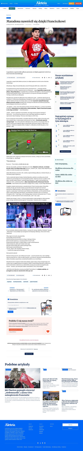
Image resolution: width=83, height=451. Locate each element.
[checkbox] (55, 200)
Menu (5, 8)
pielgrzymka (8, 369)
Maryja (64, 391)
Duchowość (28, 8)
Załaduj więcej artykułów (65, 108)
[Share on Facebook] (42, 77)
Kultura (45, 8)
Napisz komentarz (29, 353)
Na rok (51, 426)
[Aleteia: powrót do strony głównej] (41, 3)
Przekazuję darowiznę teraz (15, 329)
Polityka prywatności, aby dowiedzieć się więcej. (65, 201)
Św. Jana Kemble (46, 5)
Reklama (40, 433)
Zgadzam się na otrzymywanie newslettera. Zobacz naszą (22, 308)
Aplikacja (41, 428)
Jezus (45, 369)
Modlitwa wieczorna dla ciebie (64, 169)
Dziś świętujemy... (61, 164)
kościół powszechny (17, 281)
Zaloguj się (66, 3)
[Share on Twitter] (46, 77)
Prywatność (64, 447)
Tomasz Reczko (28, 24)
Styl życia (34, 8)
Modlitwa (11, 8)
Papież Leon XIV (65, 8)
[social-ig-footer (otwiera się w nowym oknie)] (45, 443)
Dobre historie (20, 8)
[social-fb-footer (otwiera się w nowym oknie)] (40, 443)
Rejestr (70, 3)
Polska (77, 8)
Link (27, 164)
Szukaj (16, 3)
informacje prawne (38, 447)
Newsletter (41, 426)
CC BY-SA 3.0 (22, 164)
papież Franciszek (33, 281)
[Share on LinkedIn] (44, 77)
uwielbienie (46, 392)
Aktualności (52, 8)
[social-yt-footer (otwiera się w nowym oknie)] (38, 443)
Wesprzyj (77, 3)
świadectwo (65, 369)
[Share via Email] (48, 77)
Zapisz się (10, 311)
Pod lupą (40, 8)
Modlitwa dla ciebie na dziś (63, 182)
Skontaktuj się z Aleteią (56, 447)
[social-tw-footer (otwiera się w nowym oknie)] (42, 443)
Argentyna (9, 281)
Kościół (58, 8)
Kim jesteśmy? (31, 447)
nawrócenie (25, 281)
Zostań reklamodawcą (47, 447)
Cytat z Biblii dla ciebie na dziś (63, 176)
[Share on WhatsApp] (51, 77)
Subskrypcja (41, 429)
